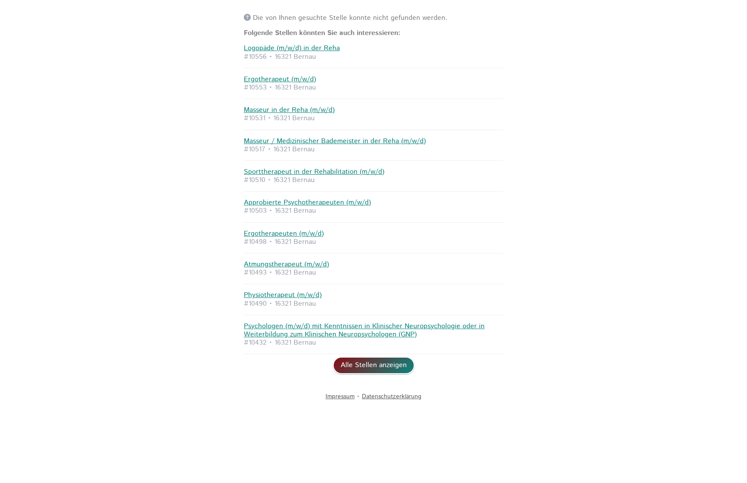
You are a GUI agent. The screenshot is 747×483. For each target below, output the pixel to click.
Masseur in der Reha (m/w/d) (289, 110)
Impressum (340, 396)
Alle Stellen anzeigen (374, 365)
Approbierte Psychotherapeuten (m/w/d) (307, 203)
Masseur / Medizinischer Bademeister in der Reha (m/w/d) (335, 141)
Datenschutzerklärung (391, 396)
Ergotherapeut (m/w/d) (280, 79)
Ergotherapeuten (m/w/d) (284, 234)
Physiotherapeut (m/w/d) (283, 295)
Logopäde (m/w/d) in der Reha (292, 48)
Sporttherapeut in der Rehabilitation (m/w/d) (314, 172)
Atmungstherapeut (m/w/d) (286, 264)
